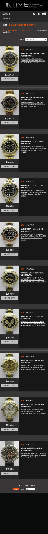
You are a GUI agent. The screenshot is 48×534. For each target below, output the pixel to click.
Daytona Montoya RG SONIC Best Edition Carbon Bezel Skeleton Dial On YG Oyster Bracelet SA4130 (33, 104)
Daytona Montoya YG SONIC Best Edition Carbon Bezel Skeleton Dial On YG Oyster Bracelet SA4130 (33, 60)
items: (22, 489)
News (6, 19)
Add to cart (9, 79)
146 (26, 485)
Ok (16, 489)
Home (4, 25)
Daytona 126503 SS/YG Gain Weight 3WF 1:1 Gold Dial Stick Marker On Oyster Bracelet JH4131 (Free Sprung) (33, 367)
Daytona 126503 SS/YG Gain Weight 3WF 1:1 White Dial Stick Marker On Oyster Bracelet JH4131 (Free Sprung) (33, 411)
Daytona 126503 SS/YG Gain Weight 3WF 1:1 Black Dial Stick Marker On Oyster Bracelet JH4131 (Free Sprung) (33, 279)
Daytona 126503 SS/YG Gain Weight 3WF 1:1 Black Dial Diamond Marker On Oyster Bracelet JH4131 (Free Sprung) (33, 323)
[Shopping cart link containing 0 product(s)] (43, 13)
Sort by (21, 39)
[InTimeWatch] (24, 5)
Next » (33, 485)
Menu (8, 14)
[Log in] (38, 13)
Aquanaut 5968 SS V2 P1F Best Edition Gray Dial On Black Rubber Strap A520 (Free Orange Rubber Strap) (33, 455)
